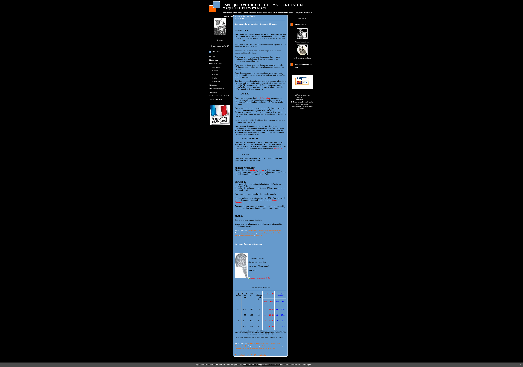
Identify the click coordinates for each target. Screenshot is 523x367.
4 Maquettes (213, 85)
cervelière (278, 233)
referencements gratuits (300, 106)
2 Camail (215, 71)
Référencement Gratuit (302, 95)
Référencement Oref (298, 102)
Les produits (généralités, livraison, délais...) (256, 24)
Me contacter (302, 18)
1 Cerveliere (216, 67)
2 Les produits (213, 60)
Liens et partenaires (215, 99)
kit (261, 235)
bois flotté (299, 97)
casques (253, 233)
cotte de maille (277, 346)
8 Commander (213, 92)
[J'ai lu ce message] (520, 365)
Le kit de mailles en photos (302, 58)
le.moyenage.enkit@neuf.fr (220, 46)
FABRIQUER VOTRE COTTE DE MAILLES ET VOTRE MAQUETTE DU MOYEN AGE (264, 6)
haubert (257, 235)
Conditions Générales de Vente (219, 96)
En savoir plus (306, 365)
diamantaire (305, 104)
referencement (299, 99)
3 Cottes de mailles (215, 63)
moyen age (245, 348)
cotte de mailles (245, 233)
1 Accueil (212, 56)
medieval (238, 348)
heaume (259, 233)
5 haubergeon (216, 81)
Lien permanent (263, 230)
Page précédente (241, 355)
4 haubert (215, 78)
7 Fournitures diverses (216, 89)
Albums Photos (300, 25)
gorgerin (243, 235)
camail (237, 235)
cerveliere (256, 346)
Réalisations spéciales (302, 42)
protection (263, 346)
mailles (269, 346)
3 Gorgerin (215, 74)
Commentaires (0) (275, 230)
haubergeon (250, 235)
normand (271, 233)
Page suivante (260, 355)
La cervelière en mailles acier (248, 244)
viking (265, 233)
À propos (220, 40)
